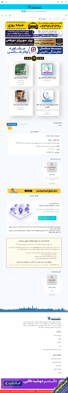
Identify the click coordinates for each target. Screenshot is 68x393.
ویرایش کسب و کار (12, 124)
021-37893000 (53, 265)
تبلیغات (50, 19)
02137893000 (30, 11)
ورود (60, 346)
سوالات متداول (57, 369)
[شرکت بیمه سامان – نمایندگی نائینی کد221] (34, 54)
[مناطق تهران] (66, 2)
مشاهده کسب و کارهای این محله (47, 218)
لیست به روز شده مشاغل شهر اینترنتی (52, 349)
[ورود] (7, 2)
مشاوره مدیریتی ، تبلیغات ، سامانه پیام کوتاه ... (52, 178)
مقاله (60, 339)
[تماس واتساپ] (25, 11)
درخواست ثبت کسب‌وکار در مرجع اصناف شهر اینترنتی (33, 265)
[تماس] (62, 2)
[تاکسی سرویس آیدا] (34, 29)
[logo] (34, 6)
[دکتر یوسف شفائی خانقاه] (34, 37)
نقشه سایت (58, 366)
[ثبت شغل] (58, 2)
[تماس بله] (22, 11)
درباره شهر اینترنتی (56, 362)
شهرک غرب (56, 19)
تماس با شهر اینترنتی (56, 359)
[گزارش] (10, 128)
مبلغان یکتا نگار (50, 136)
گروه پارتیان (52, 174)
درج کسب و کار (57, 335)
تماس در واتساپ (13, 265)
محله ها (59, 342)
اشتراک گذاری (23, 124)
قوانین (59, 372)
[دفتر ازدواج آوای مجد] (34, 45)
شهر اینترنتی (63, 19)
